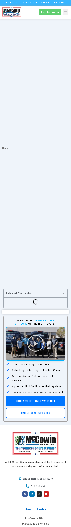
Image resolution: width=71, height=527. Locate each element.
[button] (65, 12)
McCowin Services (35, 523)
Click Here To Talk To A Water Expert (35, 2)
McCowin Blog (35, 518)
